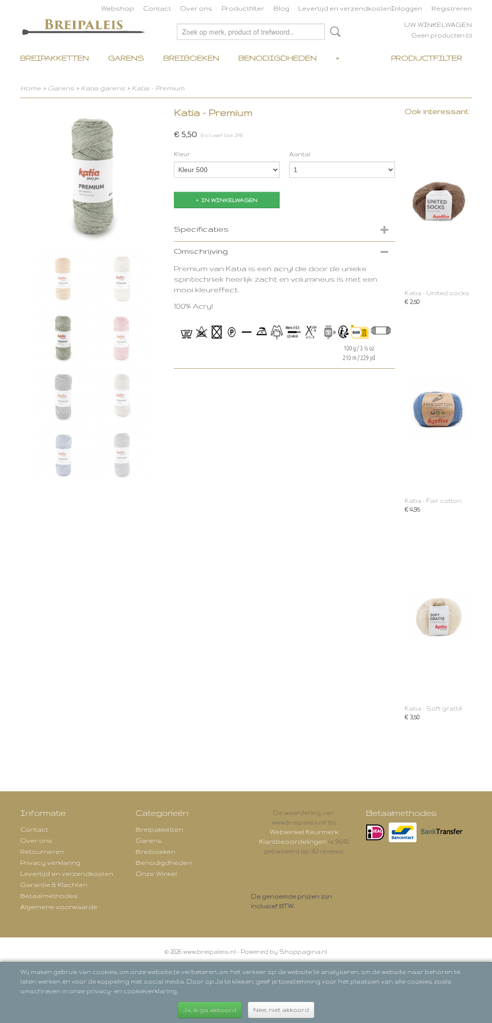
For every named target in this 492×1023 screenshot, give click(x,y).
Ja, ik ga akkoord (209, 1010)
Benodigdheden (277, 58)
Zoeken (333, 32)
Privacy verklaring (50, 862)
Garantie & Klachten (53, 884)
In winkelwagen (229, 200)
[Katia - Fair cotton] (438, 408)
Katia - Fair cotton (433, 501)
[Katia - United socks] (438, 201)
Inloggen (406, 8)
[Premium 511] (92, 175)
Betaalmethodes (49, 895)
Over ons (196, 8)
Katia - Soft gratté (433, 708)
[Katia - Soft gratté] (438, 616)
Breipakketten (54, 58)
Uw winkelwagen (438, 24)
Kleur (182, 154)
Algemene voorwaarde (59, 906)
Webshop (117, 8)
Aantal (299, 154)
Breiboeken (191, 58)
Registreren (451, 8)
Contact (157, 8)
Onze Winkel (156, 873)
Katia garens (104, 88)
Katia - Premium (158, 88)
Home (30, 88)
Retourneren (42, 851)
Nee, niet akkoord (281, 1010)
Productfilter (242, 8)
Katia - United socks (437, 293)
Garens (126, 58)
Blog (281, 8)
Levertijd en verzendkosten (345, 8)
